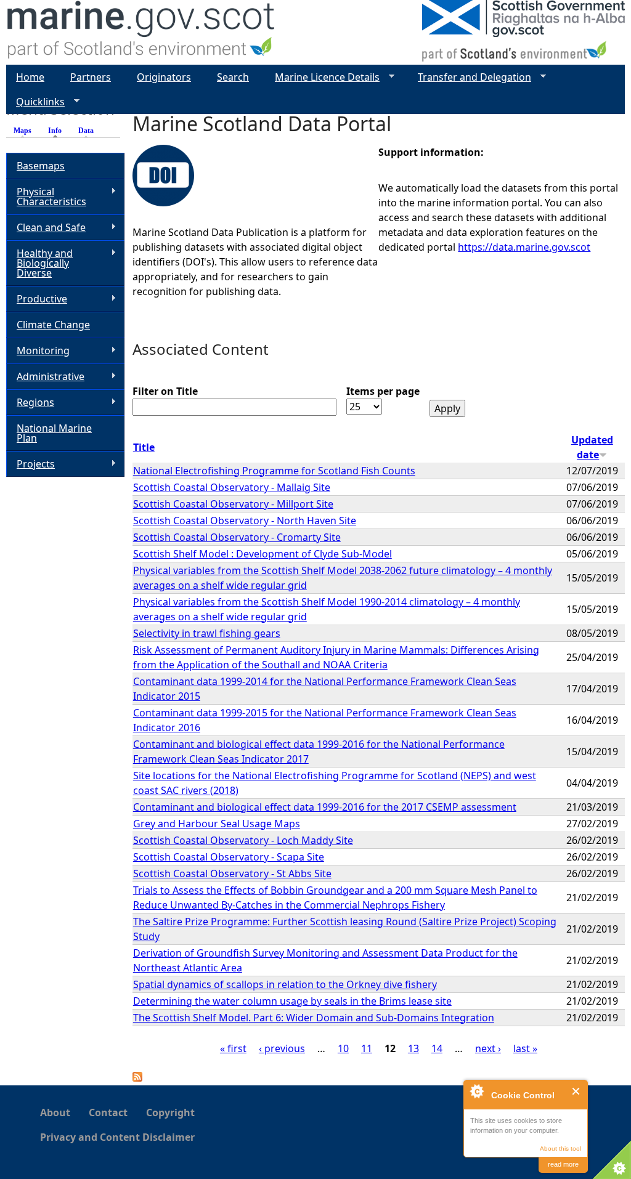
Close (576, 1091)
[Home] (141, 32)
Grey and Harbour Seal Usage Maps (216, 823)
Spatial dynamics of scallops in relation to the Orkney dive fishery (285, 984)
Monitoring (38, 351)
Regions (30, 402)
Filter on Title (165, 391)
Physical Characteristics (46, 196)
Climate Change (53, 324)
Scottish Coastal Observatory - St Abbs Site (232, 873)
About (55, 1112)
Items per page (383, 391)
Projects (30, 464)
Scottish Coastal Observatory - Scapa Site (228, 857)
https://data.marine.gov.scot (524, 247)
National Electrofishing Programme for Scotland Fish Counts (274, 470)
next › (488, 1048)
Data (86, 130)
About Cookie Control (476, 1090)
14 (436, 1048)
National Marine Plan (54, 433)
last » (525, 1048)
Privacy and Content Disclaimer (117, 1137)
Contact (108, 1112)
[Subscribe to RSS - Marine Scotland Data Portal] (137, 1078)
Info (58, 130)
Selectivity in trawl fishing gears (206, 633)
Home (30, 77)
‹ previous (282, 1048)
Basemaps (41, 165)
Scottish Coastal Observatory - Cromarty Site (237, 537)
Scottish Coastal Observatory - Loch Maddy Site (243, 840)
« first (233, 1048)
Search (233, 77)
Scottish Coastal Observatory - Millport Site (233, 504)
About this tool (560, 1148)
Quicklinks (35, 102)
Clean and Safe (46, 228)
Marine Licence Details (322, 77)
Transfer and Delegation (469, 77)
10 (343, 1048)
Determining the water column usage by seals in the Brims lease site (292, 1001)
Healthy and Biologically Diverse (39, 263)
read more (563, 1164)
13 (413, 1048)
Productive (36, 299)
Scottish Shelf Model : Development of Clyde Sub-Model (262, 554)
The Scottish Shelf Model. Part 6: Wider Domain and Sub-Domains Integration (313, 1017)
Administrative (45, 377)
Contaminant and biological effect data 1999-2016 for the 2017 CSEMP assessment (324, 807)
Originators (164, 77)
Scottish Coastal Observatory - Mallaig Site (231, 487)
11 (366, 1048)
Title (144, 447)
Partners (90, 77)
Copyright (170, 1112)
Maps (22, 130)
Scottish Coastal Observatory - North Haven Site (244, 520)
